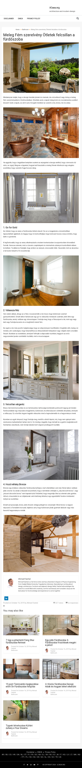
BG (7, 755)
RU (34, 757)
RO (30, 757)
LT (71, 755)
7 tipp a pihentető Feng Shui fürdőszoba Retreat (20, 641)
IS (54, 755)
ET (25, 755)
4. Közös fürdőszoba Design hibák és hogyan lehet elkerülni (60, 685)
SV (53, 757)
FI (28, 755)
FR (32, 755)
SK (42, 757)
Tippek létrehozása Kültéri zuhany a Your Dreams (19, 726)
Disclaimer (9, 19)
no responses (72, 603)
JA (57, 755)
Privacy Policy (33, 19)
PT (23, 757)
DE (36, 755)
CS (10, 755)
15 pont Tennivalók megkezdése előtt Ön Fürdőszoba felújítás (22, 685)
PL (27, 757)
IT (61, 755)
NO (79, 755)
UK (60, 757)
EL (43, 755)
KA (39, 755)
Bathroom (14, 650)
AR (3, 755)
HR (14, 755)
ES (49, 757)
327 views (59, 603)
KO (64, 755)
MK (75, 755)
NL (22, 755)
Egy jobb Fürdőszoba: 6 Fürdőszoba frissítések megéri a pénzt (60, 642)
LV (68, 755)
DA (18, 755)
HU (50, 755)
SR (38, 757)
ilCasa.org (54, 7)
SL (46, 757)
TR (57, 757)
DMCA (20, 19)
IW (47, 755)
